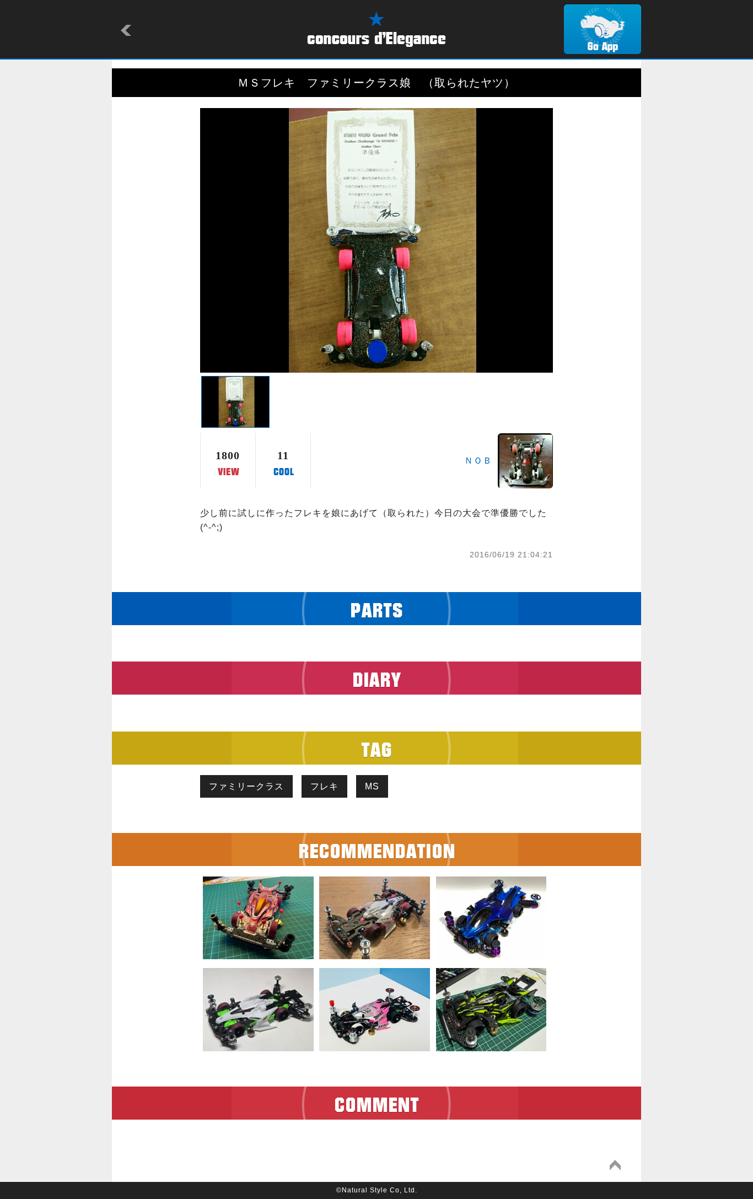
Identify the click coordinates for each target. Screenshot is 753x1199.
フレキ (324, 786)
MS (372, 786)
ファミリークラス (246, 786)
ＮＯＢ (478, 460)
